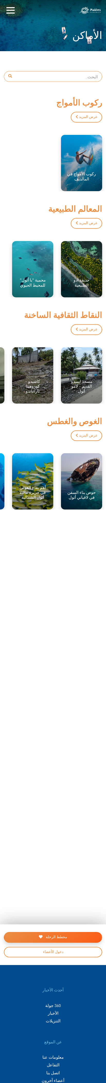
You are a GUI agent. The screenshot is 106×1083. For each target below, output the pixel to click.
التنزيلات (53, 1020)
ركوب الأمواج (79, 102)
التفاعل (53, 1065)
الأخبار (53, 1013)
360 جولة (53, 1005)
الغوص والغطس (74, 420)
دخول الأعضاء (53, 952)
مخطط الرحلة (56, 937)
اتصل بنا (53, 1072)
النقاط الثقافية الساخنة (63, 314)
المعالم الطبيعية (75, 208)
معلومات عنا (53, 1057)
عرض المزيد (88, 117)
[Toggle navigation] (10, 10)
